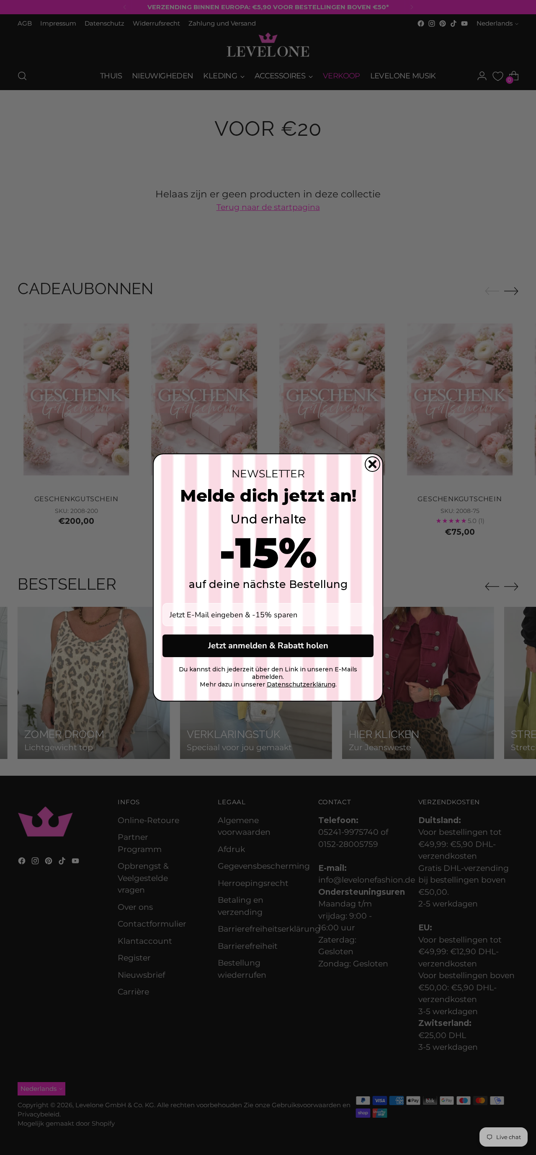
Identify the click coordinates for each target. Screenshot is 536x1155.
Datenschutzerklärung (301, 684)
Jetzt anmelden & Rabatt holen (268, 645)
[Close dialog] (372, 464)
